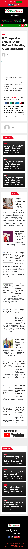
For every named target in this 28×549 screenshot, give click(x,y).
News (3, 34)
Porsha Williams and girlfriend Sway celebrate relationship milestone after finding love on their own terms (20, 288)
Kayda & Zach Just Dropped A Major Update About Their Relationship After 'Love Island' (20, 341)
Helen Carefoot (19, 368)
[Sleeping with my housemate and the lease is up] (8, 236)
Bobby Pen (18, 295)
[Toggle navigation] (11, 25)
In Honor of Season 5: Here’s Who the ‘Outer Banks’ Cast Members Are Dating (20, 411)
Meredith (18, 236)
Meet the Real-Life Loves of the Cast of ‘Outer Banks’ (19, 311)
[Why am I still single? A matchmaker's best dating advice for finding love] (8, 203)
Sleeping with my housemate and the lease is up (20, 233)
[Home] (2, 25)
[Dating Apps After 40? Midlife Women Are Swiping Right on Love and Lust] (8, 366)
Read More (13, 97)
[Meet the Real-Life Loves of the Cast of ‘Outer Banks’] (8, 314)
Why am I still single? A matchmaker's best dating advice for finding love (20, 201)
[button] (19, 25)
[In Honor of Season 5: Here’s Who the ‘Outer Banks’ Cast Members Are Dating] (8, 412)
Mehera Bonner (19, 395)
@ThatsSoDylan (20, 345)
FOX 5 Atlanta (19, 206)
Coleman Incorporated (17, 546)
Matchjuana (19, 152)
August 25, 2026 (9, 152)
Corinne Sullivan (20, 415)
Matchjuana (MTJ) (14, 530)
